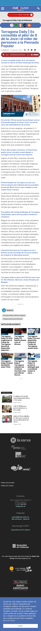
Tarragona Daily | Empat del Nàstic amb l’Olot (7, 364)
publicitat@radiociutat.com (20, 517)
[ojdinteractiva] (20, 469)
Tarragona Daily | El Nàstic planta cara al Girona (20, 340)
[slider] (36, 54)
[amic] (20, 447)
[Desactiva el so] (32, 55)
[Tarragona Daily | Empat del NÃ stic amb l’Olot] (7, 356)
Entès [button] (20, 626)
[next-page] (22, 379)
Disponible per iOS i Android (20, 530)
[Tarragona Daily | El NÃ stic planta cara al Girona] (20, 331)
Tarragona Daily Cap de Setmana (17, 20)
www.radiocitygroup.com (22, 558)
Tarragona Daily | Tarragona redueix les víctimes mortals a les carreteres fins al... (20, 368)
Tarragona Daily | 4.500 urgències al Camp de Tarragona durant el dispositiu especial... (6, 343)
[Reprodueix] (4, 55)
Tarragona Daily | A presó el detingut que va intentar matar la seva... (33, 367)
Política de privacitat (7, 482)
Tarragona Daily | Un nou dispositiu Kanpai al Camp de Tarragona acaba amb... (34, 342)
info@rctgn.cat (20, 506)
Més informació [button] (9, 621)
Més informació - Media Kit (20, 519)
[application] (20, 55)
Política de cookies (7, 485)
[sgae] (20, 455)
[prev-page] (19, 379)
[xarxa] (20, 440)
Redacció (6, 50)
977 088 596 (21, 504)
